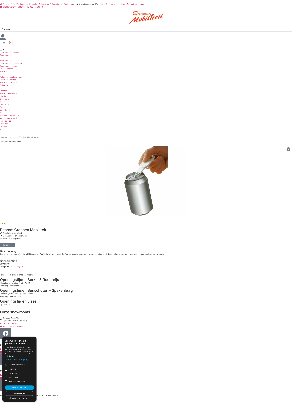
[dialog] (19, 369)
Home (2, 137)
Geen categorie (12, 137)
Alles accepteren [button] (19, 388)
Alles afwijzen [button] (19, 393)
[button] (19, 359)
